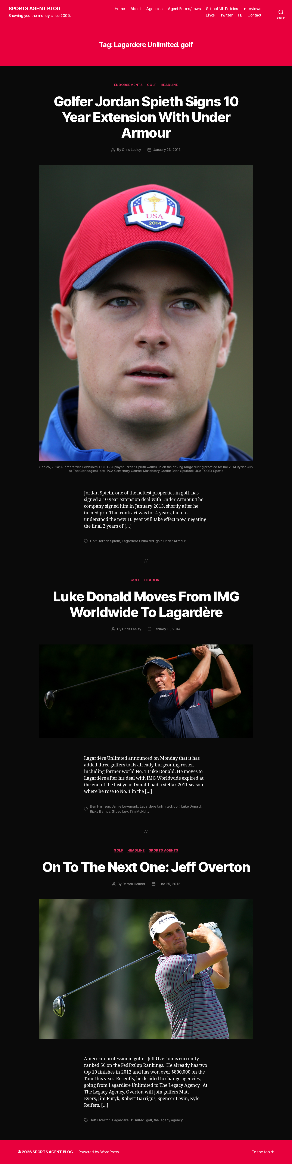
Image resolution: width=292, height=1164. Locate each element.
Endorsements (128, 85)
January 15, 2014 (166, 629)
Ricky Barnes (100, 811)
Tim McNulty (139, 811)
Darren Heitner (133, 884)
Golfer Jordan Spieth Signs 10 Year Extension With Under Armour (146, 117)
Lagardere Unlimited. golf (141, 541)
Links (210, 15)
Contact (254, 15)
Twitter (226, 15)
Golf (151, 85)
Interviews (252, 8)
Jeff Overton (100, 1120)
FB (240, 15)
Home (120, 8)
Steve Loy (120, 811)
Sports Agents (163, 850)
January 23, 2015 (167, 149)
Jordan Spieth (109, 541)
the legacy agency (168, 1120)
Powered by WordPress (98, 1152)
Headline (169, 85)
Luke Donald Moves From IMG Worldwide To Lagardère (146, 604)
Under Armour (174, 541)
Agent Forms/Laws (184, 8)
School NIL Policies (222, 8)
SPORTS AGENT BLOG (34, 8)
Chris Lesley (131, 149)
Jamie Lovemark (125, 806)
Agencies (154, 8)
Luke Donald (191, 806)
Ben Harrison (100, 806)
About (135, 8)
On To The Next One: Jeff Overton (146, 867)
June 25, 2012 (169, 884)
